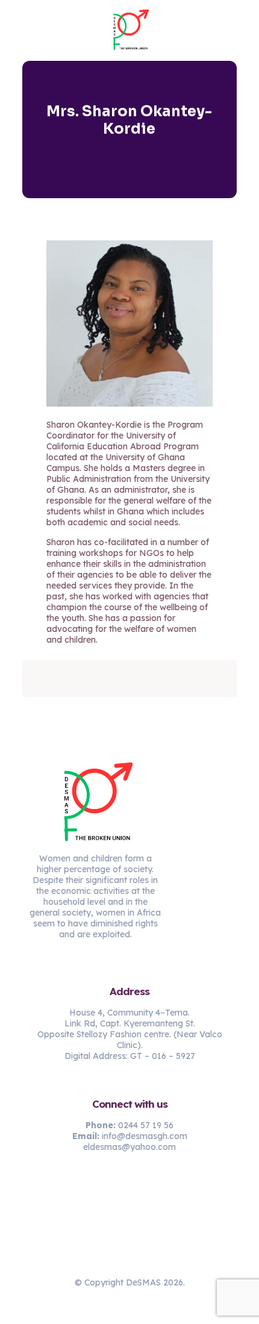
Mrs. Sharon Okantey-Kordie (129, 120)
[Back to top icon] (129, 1256)
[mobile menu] (242, 24)
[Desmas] (129, 30)
